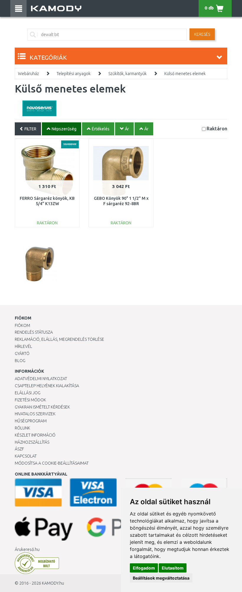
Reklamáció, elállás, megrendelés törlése (59, 339)
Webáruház (28, 73)
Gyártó (22, 353)
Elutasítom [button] (173, 567)
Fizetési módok (30, 400)
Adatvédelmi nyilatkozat (41, 378)
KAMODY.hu (53, 583)
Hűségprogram (31, 421)
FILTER (30, 128)
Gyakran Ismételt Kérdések (42, 407)
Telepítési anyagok (74, 73)
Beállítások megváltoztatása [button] (161, 577)
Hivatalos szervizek (35, 413)
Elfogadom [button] (144, 567)
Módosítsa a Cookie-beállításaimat (52, 463)
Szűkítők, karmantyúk (127, 73)
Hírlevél (23, 346)
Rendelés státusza (34, 332)
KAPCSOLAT (26, 456)
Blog (20, 360)
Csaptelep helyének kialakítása (47, 385)
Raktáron (217, 128)
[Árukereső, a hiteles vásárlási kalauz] (37, 563)
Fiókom (22, 325)
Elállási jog (27, 392)
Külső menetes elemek (185, 73)
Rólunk (22, 428)
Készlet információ (35, 435)
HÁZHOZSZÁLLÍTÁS (32, 442)
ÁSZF (19, 449)
